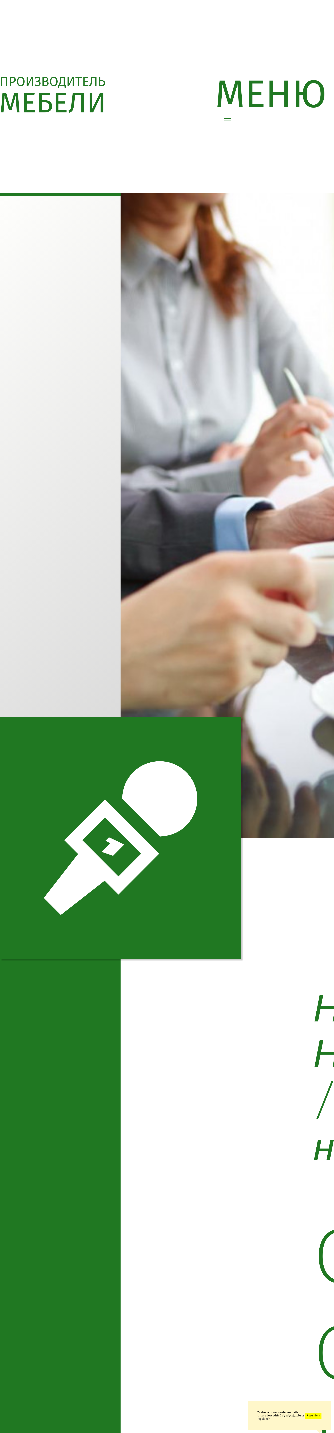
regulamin (263, 1418)
